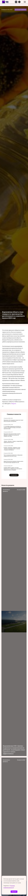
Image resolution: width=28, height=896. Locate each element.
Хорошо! (14, 891)
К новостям (14, 475)
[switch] (25, 2)
